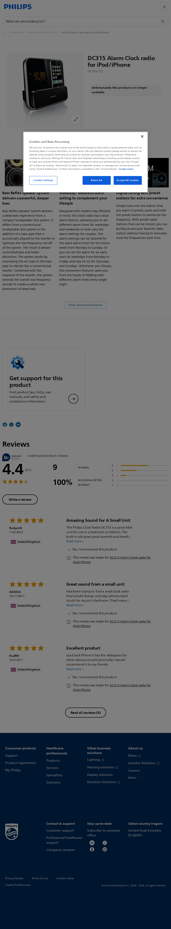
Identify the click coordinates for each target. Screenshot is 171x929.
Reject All (96, 180)
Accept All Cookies (128, 180)
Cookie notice (126, 169)
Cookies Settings (43, 180)
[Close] (142, 136)
